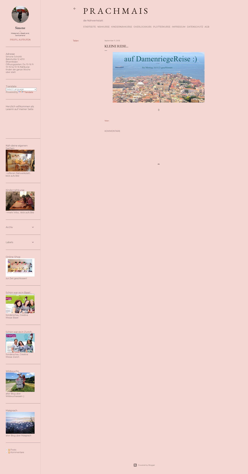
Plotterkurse (161, 27)
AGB (207, 27)
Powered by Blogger (146, 465)
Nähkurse (103, 27)
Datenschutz (195, 27)
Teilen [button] (76, 40)
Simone (20, 28)
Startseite (89, 27)
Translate (28, 92)
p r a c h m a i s (115, 10)
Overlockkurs (143, 27)
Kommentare (17, 452)
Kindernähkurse (121, 27)
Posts (13, 449)
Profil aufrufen (20, 39)
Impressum (178, 27)
